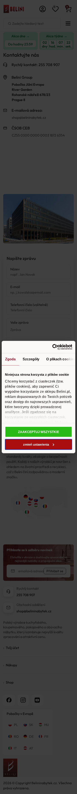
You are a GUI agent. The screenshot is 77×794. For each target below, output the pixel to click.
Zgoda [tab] (10, 359)
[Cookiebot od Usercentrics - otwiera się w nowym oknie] (54, 347)
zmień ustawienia (36, 444)
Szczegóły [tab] (31, 359)
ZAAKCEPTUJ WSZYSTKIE (38, 432)
